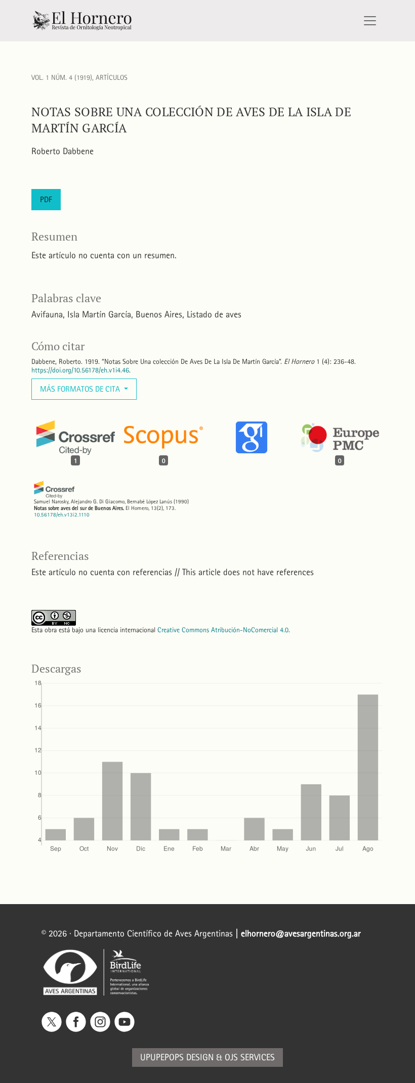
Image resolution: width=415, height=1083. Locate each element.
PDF (46, 199)
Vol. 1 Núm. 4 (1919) (61, 77)
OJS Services (250, 1057)
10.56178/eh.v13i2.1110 (62, 514)
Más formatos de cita (81, 389)
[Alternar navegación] (370, 20)
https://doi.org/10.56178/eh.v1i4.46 (80, 370)
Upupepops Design (177, 1057)
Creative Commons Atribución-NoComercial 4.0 (222, 630)
